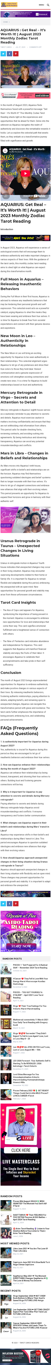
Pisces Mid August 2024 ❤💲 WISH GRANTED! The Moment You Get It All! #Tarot (30, 1203)
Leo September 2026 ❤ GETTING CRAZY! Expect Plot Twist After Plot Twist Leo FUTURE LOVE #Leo (31, 1312)
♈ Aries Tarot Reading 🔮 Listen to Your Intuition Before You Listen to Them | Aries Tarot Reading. (31, 1231)
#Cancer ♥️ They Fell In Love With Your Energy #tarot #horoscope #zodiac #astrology (30, 981)
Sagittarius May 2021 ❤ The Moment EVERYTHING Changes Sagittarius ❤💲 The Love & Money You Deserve (30, 1278)
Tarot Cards (6, 47)
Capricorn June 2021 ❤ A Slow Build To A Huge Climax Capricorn (31, 1263)
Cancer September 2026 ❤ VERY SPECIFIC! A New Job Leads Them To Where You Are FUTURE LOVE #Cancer (30, 1325)
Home (5, 22)
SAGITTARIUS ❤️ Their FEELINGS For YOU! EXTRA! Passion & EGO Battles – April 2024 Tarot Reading (30, 1217)
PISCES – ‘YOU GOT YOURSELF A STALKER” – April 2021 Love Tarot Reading (28, 995)
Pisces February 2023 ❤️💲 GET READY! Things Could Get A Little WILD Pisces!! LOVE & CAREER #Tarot (31, 1093)
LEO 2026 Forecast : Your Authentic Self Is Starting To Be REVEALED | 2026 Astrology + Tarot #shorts (31, 1063)
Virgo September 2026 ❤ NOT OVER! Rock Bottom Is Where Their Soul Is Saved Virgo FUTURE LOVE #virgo (29, 1298)
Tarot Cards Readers (29, 1343)
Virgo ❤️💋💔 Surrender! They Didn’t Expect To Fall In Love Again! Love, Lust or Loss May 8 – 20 (30, 1036)
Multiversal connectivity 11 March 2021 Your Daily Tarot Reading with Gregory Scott (30, 1022)
